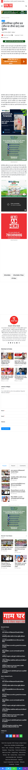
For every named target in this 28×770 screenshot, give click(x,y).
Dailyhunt (20, 759)
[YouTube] (17, 343)
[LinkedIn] (15, 343)
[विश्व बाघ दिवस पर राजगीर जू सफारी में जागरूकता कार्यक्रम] (6, 492)
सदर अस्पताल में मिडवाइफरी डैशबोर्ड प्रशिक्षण (18, 471)
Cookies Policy (14, 754)
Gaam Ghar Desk (7, 35)
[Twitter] (13, 343)
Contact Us (23, 747)
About (3, 747)
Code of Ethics (21, 754)
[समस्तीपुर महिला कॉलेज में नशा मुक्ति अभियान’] (6, 479)
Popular (4, 465)
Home (4, 17)
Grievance (11, 747)
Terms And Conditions (20, 750)
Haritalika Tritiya (19, 275)
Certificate (17, 747)
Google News (15, 752)
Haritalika (7, 275)
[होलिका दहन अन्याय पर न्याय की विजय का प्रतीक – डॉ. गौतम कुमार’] (21, 371)
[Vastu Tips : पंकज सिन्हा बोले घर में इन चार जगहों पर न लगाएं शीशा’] (21, 356)
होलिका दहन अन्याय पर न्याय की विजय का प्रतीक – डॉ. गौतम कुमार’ (21, 377)
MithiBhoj (13, 745)
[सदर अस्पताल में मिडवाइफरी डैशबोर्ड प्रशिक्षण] (6, 472)
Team (7, 747)
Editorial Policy (22, 752)
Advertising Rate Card (11, 757)
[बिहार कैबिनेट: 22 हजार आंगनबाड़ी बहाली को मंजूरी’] (6, 499)
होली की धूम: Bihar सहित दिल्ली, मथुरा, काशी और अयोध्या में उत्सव (7, 377)
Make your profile (6, 752)
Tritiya (14, 278)
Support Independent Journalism (11, 762)
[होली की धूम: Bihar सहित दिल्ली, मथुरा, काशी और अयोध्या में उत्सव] (7, 371)
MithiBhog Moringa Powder (14, 505)
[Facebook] (11, 343)
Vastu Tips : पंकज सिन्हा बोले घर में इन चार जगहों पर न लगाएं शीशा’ (20, 362)
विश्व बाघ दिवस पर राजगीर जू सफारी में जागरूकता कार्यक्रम (14, 1)
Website (3, 421)
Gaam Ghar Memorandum (11, 759)
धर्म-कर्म (7, 17)
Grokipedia (11, 764)
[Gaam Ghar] (8, 6)
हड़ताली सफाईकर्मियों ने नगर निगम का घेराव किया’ (18, 484)
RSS (8, 754)
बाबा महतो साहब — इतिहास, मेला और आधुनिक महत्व (5, 362)
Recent (13, 465)
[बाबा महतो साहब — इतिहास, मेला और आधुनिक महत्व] (7, 356)
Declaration (19, 757)
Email (3, 416)
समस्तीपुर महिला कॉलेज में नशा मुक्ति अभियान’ (7, 548)
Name (3, 410)
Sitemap (5, 754)
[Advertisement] (14, 79)
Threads (17, 764)
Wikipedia (22, 762)
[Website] (9, 343)
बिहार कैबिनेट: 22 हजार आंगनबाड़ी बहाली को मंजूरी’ (17, 497)
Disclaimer (4, 750)
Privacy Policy (11, 750)
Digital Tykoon (23, 742)
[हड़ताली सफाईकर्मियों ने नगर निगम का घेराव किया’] (6, 486)
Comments (23, 465)
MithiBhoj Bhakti (20, 745)
